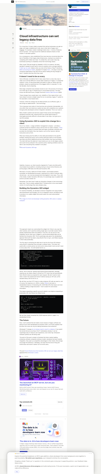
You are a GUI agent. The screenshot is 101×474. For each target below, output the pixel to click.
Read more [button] (23, 394)
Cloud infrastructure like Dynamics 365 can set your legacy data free (44, 351)
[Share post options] (13, 52)
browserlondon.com (42, 29)
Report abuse (45, 413)
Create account (85, 1)
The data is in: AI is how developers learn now (39, 441)
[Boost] (13, 47)
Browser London (33, 352)
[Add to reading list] (13, 44)
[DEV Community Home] (12, 1)
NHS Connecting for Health (27, 69)
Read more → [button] (73, 89)
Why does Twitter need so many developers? (79, 38)
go (30, 42)
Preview (30, 410)
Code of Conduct (38, 413)
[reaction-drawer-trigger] (12, 34)
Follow (79, 10)
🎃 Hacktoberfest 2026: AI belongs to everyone (78, 74)
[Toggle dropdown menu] (62, 357)
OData (46, 283)
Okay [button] (17, 471)
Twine (60, 127)
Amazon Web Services (52, 92)
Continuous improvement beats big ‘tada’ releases (78, 31)
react (33, 42)
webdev (22, 42)
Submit (24, 410)
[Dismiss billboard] (91, 453)
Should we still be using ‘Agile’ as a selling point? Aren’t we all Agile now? (78, 44)
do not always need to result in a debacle (43, 329)
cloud (26, 42)
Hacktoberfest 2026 (73, 82)
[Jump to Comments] (13, 39)
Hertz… (49, 69)
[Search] (16, 2)
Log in (78, 1)
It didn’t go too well (25, 68)
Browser (25, 28)
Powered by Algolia (49, 1)
